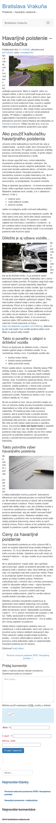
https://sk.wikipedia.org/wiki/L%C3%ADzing (22, 326)
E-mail (7, 736)
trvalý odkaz (18, 648)
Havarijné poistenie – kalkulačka (20, 800)
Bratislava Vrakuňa (24, 6)
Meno (6, 727)
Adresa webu (8, 741)
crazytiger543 (26, 52)
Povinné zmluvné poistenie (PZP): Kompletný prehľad (28, 657)
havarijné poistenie (11, 123)
